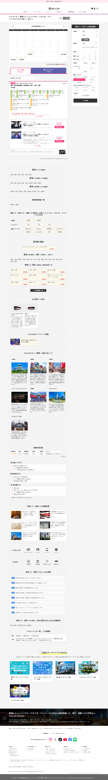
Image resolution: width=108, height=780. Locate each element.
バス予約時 (84, 750)
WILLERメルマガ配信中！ (51, 753)
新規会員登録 (31, 748)
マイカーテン (59, 228)
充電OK (60, 231)
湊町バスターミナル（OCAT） (29, 640)
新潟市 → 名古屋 (32, 191)
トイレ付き (39, 231)
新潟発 (12, 204)
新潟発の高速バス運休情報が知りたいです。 (27, 588)
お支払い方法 (17, 550)
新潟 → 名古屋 (29, 183)
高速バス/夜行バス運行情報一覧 (54, 1)
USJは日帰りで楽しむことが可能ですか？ (26, 602)
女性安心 (28, 231)
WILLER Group (13, 771)
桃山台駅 (18, 640)
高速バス (25, 11)
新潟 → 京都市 (37, 183)
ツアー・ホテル (37, 11)
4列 (49, 224)
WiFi (49, 231)
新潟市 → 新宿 (22, 191)
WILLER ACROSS (39, 771)
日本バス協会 (13, 625)
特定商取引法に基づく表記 (55, 760)
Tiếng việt (32, 766)
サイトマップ (65, 760)
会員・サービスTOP (50, 748)
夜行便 (39, 220)
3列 (39, 224)
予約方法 (15, 562)
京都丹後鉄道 (71, 11)
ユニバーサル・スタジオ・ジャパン (43, 638)
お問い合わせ (73, 760)
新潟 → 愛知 (28, 174)
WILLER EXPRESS (22, 771)
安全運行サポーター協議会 (24, 625)
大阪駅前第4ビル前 (58, 638)
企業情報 (12, 760)
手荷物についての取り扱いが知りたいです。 (27, 612)
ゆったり (39, 228)
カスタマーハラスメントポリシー (17, 761)
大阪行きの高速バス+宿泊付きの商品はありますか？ (29, 592)
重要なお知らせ (13, 748)
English (11, 766)
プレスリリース (13, 750)
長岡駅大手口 (26, 635)
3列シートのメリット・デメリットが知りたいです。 (29, 607)
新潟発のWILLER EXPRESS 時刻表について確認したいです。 (31, 583)
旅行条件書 (24, 760)
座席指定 (49, 228)
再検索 (86, 100)
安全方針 (12, 753)
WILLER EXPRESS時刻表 (69, 750)
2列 (28, 224)
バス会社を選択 (85, 95)
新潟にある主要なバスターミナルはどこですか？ (28, 578)
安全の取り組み (13, 752)
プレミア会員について (51, 750)
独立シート (28, 228)
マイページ (30, 750)
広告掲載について (82, 760)
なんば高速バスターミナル (45, 640)
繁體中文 (21, 766)
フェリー (48, 11)
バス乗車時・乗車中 (86, 752)
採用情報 (18, 760)
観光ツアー (59, 11)
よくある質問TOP (86, 748)
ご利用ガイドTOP (68, 748)
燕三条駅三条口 (35, 635)
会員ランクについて (50, 752)
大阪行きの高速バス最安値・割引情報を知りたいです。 (30, 597)
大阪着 (16, 204)
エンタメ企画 (82, 11)
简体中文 (26, 766)
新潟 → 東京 (21, 174)
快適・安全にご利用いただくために (71, 753)
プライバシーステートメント (41, 760)
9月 (64, 26)
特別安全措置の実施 (14, 755)
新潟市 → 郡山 (14, 191)
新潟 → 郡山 (14, 183)
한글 (16, 766)
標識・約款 (30, 760)
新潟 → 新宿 (21, 183)
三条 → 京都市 (40, 191)
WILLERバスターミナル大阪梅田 (24, 638)
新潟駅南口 (19, 635)
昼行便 (28, 220)
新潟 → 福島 (14, 174)
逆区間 (67, 18)
